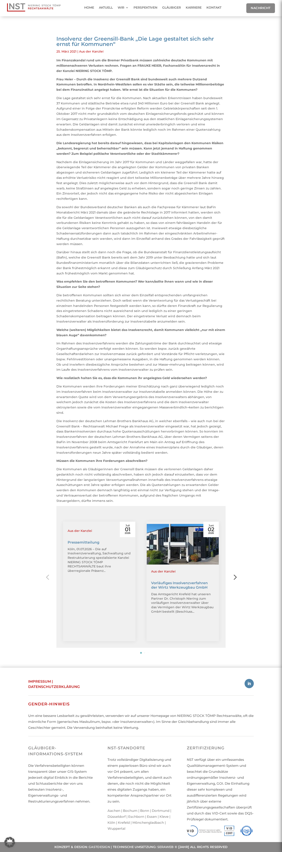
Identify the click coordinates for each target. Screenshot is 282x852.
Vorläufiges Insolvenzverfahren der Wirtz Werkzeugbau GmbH (179, 585)
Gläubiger (171, 7)
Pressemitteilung (83, 542)
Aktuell (106, 7)
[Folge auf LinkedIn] (249, 683)
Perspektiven (145, 7)
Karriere (194, 7)
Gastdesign (99, 847)
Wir (121, 7)
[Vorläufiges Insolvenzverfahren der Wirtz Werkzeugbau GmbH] (183, 544)
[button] (234, 576)
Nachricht (261, 8)
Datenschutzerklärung (54, 687)
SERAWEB (165, 847)
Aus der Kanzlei (91, 51)
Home (89, 7)
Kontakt (213, 7)
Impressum (39, 681)
